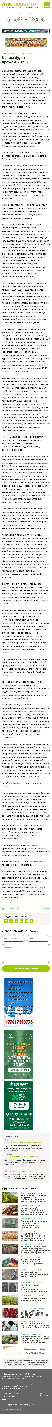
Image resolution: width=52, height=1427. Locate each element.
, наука (13, 54)
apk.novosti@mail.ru (27, 1405)
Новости (6, 54)
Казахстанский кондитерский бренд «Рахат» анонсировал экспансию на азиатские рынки (24, 1142)
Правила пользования (10, 1393)
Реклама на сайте (8, 1396)
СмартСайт (17, 1409)
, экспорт (20, 54)
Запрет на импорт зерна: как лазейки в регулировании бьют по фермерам (21, 1157)
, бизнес (29, 54)
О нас (4, 1399)
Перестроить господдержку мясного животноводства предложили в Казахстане (23, 1171)
